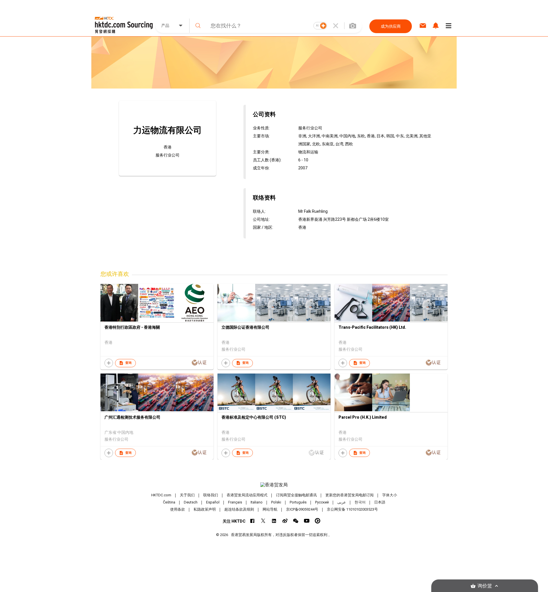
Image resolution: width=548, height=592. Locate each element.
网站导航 (270, 509)
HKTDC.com (161, 495)
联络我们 (210, 495)
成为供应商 (391, 26)
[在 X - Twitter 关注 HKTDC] (263, 520)
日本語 (379, 502)
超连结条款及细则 (239, 509)
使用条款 (177, 509)
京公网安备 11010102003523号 (352, 509)
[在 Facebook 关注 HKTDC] (252, 520)
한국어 (360, 502)
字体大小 (389, 495)
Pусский (322, 502)
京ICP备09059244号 (302, 509)
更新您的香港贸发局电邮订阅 (349, 495)
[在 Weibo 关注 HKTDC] (285, 520)
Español (212, 502)
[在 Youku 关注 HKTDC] (317, 520)
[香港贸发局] (274, 484)
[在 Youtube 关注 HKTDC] (306, 520)
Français (235, 502)
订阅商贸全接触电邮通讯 (296, 495)
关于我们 (187, 495)
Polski (276, 502)
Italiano (257, 502)
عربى (341, 502)
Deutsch (191, 502)
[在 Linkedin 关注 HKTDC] (274, 520)
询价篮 (485, 586)
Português (298, 502)
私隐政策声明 (205, 509)
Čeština (169, 502)
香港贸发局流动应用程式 (247, 495)
